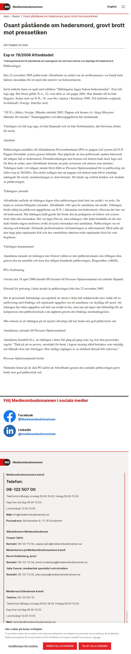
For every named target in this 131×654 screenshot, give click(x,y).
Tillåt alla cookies (95, 646)
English (112, 6)
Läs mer (96, 637)
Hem (6, 16)
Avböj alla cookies (60, 646)
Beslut (16, 16)
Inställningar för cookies (23, 646)
